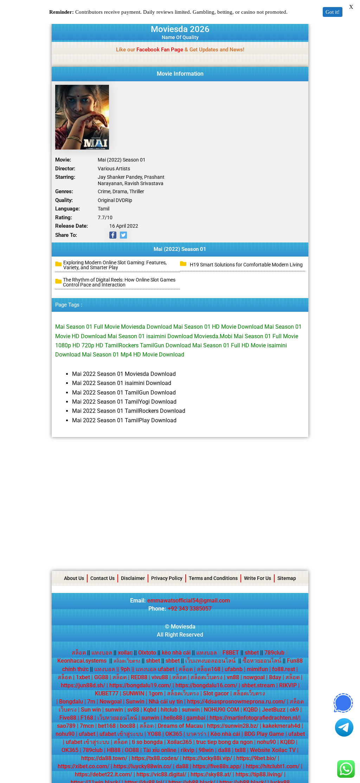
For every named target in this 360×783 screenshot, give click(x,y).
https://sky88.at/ (211, 774)
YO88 (154, 734)
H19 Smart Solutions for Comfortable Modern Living (247, 264)
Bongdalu (71, 701)
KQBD (250, 709)
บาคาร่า (196, 734)
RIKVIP (288, 685)
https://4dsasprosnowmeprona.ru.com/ (236, 701)
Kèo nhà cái (225, 734)
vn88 (233, 677)
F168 (87, 717)
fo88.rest (283, 669)
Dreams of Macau (180, 725)
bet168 (107, 725)
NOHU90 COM (221, 709)
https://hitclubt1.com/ (273, 766)
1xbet (83, 677)
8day (275, 677)
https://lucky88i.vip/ (207, 758)
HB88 (114, 750)
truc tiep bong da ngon (224, 742)
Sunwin (135, 701)
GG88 (101, 677)
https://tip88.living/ (259, 774)
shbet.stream (258, 685)
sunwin (114, 709)
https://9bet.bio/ (256, 758)
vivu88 (160, 677)
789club (274, 652)
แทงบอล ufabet (155, 669)
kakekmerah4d (281, 725)
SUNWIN (133, 693)
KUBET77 (106, 693)
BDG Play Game (264, 734)
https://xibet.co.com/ (83, 766)
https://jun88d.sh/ (83, 685)
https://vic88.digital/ (161, 774)
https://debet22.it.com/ (103, 774)
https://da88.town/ (104, 758)
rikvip (187, 750)
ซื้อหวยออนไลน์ (262, 660)
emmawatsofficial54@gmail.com (188, 600)
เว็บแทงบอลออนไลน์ (210, 660)
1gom (155, 693)
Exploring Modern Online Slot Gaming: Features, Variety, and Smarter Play (115, 265)
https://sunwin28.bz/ (232, 725)
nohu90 (65, 734)
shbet (252, 652)
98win (206, 750)
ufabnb (234, 669)
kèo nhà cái (176, 652)
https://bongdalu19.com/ (140, 685)
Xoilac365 (179, 742)
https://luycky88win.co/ (143, 766)
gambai (195, 717)
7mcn (87, 725)
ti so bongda (147, 742)
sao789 (66, 725)
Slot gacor (216, 693)
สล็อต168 (208, 669)
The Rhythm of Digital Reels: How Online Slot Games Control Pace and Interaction (119, 282)
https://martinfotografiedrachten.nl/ (254, 717)
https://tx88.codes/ (155, 758)
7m (91, 701)
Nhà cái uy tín (166, 701)
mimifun (257, 669)
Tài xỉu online (159, 750)
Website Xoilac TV (273, 750)
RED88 (139, 677)
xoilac (127, 652)
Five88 (67, 717)
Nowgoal (110, 701)
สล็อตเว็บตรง (207, 677)
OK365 (173, 734)
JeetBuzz (273, 709)
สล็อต (79, 652)
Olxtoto (149, 652)
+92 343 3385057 (190, 608)
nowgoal (254, 677)
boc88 (127, 725)
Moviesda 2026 (180, 29)
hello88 (172, 717)
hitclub (169, 709)
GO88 (132, 750)
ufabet (87, 734)
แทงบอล (103, 652)
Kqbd (149, 709)
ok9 (294, 709)
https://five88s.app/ (217, 766)
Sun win (91, 709)
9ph (125, 669)
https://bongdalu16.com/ (206, 685)
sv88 (133, 709)
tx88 (240, 750)
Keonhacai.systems (82, 660)
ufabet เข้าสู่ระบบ (121, 734)
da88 (224, 750)
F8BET (231, 652)
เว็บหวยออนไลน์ (117, 717)
